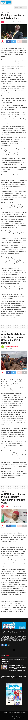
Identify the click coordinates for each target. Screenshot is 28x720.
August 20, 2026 (6, 663)
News (6, 331)
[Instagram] (9, 645)
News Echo (8, 21)
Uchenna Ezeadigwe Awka (12, 346)
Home (2, 12)
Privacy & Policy (15, 718)
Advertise (18, 716)
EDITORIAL (7, 12)
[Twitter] (5, 645)
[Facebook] (2, 645)
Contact (22, 718)
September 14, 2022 (17, 21)
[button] (2, 7)
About (13, 716)
